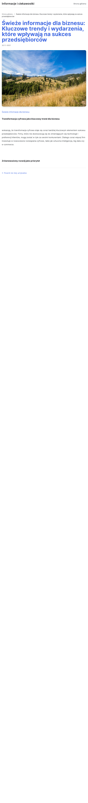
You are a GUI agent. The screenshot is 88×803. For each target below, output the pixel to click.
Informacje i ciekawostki (18, 3)
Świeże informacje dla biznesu (15, 112)
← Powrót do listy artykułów (14, 173)
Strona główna (79, 4)
